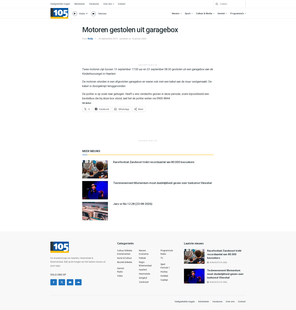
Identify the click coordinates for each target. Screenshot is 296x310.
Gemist (221, 13)
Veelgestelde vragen (60, 4)
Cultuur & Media (204, 13)
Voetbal (164, 280)
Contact (121, 4)
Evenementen (123, 254)
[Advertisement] (148, 53)
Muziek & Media (124, 262)
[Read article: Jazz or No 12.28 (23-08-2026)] (95, 211)
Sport (187, 13)
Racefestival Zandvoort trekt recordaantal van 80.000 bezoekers (153, 162)
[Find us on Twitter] (62, 282)
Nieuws (175, 13)
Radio (82, 13)
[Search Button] (215, 4)
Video (120, 276)
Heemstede (144, 274)
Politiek (142, 258)
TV (162, 258)
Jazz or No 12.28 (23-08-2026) (132, 204)
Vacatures (94, 4)
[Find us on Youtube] (70, 282)
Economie (144, 254)
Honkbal (164, 276)
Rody (90, 38)
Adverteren (79, 4)
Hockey (164, 272)
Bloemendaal (145, 265)
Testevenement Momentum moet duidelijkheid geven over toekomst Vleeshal (162, 183)
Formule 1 (165, 267)
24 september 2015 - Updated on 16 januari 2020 (122, 38)
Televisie (102, 13)
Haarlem (143, 270)
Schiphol (143, 278)
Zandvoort (144, 282)
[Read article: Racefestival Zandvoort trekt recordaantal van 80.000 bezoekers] (95, 169)
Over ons (107, 4)
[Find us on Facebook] (53, 282)
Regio (141, 262)
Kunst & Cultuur (124, 258)
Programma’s (237, 13)
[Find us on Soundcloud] (78, 282)
